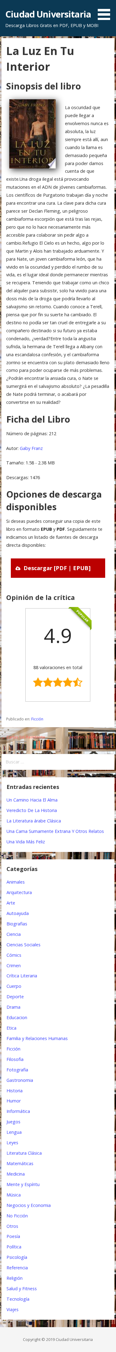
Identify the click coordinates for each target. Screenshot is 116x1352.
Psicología (16, 1257)
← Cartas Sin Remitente (23, 737)
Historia (14, 1091)
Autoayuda (17, 913)
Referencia (17, 1268)
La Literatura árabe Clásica (33, 821)
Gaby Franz (31, 448)
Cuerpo (13, 986)
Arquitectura (19, 892)
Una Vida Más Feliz (25, 842)
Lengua (14, 1132)
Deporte (15, 996)
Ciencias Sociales (23, 945)
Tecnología (17, 1299)
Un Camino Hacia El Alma (32, 800)
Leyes (12, 1142)
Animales (15, 882)
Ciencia (13, 934)
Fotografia (17, 1070)
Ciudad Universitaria (48, 14)
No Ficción (17, 1216)
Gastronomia (19, 1080)
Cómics (13, 955)
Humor (13, 1101)
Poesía (13, 1236)
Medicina (15, 1174)
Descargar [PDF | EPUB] (57, 568)
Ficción (37, 719)
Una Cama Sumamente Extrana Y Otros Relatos (55, 831)
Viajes (12, 1309)
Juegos (13, 1122)
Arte (10, 903)
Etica (11, 1028)
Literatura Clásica (24, 1153)
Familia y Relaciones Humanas (37, 1038)
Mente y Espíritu (23, 1184)
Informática (18, 1111)
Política (13, 1247)
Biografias (16, 924)
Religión (14, 1278)
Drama (13, 1007)
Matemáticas (19, 1163)
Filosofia (15, 1059)
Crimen (13, 965)
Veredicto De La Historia (31, 810)
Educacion (16, 1017)
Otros (12, 1226)
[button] (106, 11)
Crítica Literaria (21, 976)
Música (13, 1195)
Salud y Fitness (21, 1288)
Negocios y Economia (28, 1205)
